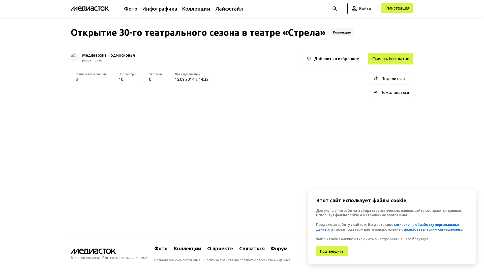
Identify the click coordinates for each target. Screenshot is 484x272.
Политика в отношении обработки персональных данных (247, 260)
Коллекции (187, 248)
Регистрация (397, 8)
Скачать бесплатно (390, 58)
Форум (279, 248)
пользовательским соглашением (433, 229)
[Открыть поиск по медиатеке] (335, 9)
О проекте (220, 248)
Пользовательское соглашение (177, 260)
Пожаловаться (394, 92)
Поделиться (393, 78)
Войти (365, 8)
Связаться (252, 248)
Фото (161, 248)
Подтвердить (332, 251)
